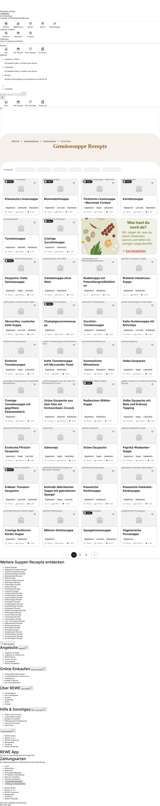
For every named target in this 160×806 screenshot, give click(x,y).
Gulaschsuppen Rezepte (13, 597)
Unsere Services (11, 659)
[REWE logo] (3, 55)
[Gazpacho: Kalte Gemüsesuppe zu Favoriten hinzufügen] (34, 262)
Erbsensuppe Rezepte (13, 585)
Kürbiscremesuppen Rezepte (15, 610)
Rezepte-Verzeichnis (12, 719)
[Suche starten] (24, 94)
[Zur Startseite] (8, 4)
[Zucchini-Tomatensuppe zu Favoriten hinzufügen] (113, 305)
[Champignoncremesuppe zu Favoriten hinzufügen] (74, 305)
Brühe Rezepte (10, 578)
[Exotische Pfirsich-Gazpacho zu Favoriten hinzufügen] (34, 431)
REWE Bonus (10, 657)
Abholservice (10, 678)
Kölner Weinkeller (11, 747)
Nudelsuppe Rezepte (12, 625)
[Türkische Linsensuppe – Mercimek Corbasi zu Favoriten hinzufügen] (113, 183)
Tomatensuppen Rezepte (14, 634)
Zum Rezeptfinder (136, 250)
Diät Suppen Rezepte (12, 582)
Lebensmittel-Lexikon (13, 717)
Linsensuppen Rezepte (13, 619)
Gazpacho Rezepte (12, 591)
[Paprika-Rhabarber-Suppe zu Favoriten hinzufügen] (152, 431)
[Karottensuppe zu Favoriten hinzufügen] (152, 183)
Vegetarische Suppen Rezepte (16, 570)
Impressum (9, 770)
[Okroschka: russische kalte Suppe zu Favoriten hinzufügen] (34, 305)
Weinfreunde (9, 742)
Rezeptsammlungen (31, 141)
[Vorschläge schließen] (2, 98)
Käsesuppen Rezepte (12, 602)
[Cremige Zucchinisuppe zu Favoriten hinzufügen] (74, 222)
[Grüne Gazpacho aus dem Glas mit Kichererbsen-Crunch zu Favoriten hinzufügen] (74, 384)
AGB (7, 766)
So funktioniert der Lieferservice (17, 676)
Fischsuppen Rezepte (12, 589)
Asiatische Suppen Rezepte (15, 572)
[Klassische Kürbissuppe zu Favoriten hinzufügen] (113, 471)
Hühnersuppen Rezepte (13, 600)
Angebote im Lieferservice (14, 655)
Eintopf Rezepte (11, 587)
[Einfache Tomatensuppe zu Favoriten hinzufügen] (34, 345)
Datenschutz (9, 768)
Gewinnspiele (10, 661)
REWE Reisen (10, 736)
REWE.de (15, 141)
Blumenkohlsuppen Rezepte (15, 574)
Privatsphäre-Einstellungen (14, 775)
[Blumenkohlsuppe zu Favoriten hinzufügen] (74, 183)
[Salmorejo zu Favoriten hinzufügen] (74, 431)
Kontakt (8, 704)
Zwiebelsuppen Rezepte (13, 638)
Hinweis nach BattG (12, 777)
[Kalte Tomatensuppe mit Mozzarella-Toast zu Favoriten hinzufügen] (74, 345)
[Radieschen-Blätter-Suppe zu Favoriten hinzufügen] (113, 384)
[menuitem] (6, 25)
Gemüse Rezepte (49, 141)
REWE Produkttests (12, 663)
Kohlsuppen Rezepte (12, 608)
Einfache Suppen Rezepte (14, 580)
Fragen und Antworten (13, 715)
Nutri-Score (9, 725)
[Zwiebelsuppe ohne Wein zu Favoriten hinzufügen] (74, 262)
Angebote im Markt (12, 653)
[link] (82, 61)
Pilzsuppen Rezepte (12, 630)
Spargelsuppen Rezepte (13, 632)
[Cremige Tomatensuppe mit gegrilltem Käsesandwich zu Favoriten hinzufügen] (34, 384)
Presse (7, 702)
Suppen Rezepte (11, 567)
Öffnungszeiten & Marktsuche (16, 721)
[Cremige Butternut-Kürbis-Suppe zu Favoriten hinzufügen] (34, 514)
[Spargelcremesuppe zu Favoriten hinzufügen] (113, 514)
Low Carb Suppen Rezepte (15, 621)
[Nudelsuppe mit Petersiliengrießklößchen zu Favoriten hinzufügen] (113, 262)
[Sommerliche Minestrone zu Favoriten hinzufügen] (113, 345)
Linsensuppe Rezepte (12, 617)
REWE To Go (10, 738)
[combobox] (11, 94)
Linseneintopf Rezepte (13, 615)
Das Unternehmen (11, 695)
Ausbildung (9, 700)
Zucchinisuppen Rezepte (14, 636)
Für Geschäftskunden (12, 683)
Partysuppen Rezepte (12, 628)
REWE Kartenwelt (12, 740)
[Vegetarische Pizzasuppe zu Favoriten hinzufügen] (152, 514)
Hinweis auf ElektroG (13, 779)
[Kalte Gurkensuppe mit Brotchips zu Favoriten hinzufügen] (152, 305)
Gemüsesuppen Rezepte (13, 595)
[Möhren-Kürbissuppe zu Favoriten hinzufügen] (74, 514)
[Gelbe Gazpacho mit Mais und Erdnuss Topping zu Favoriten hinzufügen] (152, 384)
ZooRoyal (8, 744)
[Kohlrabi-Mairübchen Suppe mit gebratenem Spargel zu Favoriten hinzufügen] (74, 471)
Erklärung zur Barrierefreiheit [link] (15, 784)
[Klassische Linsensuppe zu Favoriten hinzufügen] (34, 183)
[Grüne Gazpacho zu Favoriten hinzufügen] (113, 431)
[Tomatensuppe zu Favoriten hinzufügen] (34, 222)
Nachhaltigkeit (10, 693)
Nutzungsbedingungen (13, 773)
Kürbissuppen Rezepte (13, 612)
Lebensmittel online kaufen (15, 674)
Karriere (8, 698)
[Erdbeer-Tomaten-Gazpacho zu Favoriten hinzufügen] (34, 471)
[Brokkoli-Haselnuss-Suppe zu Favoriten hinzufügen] (152, 262)
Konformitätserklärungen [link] (14, 781)
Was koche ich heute (12, 723)
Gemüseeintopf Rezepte (13, 593)
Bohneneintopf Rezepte (13, 576)
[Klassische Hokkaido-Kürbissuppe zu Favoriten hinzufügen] (152, 471)
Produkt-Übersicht (11, 680)
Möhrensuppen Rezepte (13, 623)
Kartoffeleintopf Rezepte (14, 606)
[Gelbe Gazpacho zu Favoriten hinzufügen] (152, 345)
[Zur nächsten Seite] (94, 555)
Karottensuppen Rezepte (14, 604)
